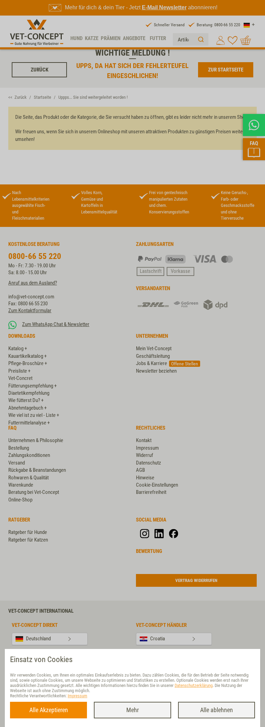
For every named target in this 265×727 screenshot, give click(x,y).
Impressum (77, 695)
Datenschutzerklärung (194, 685)
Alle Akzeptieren (48, 710)
